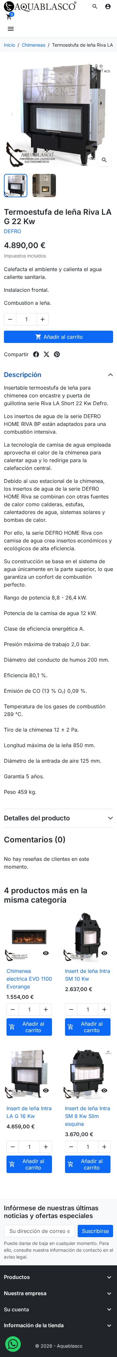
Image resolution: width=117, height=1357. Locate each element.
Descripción (22, 375)
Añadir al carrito (59, 337)
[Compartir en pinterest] (57, 354)
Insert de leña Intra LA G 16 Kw (29, 1112)
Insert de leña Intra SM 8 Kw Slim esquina (87, 1116)
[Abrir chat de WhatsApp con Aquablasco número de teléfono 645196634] (13, 1343)
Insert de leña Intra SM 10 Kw (87, 975)
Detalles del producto (37, 818)
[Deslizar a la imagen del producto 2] (44, 185)
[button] (95, 6)
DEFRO (12, 231)
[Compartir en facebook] (36, 354)
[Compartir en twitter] (46, 354)
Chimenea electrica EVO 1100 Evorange (29, 979)
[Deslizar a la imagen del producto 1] (15, 185)
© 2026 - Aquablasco (58, 1346)
